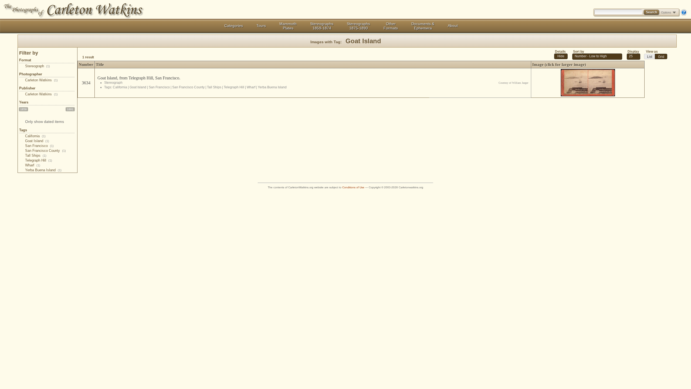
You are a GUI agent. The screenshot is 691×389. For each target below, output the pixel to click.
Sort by (578, 51)
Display (633, 51)
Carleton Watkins (41, 80)
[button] (561, 56)
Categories (233, 26)
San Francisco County (45, 151)
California (35, 136)
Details (560, 51)
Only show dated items (44, 121)
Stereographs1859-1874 (321, 26)
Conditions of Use (353, 187)
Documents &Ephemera (422, 26)
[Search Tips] (683, 14)
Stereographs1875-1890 (358, 26)
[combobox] (633, 56)
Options (666, 12)
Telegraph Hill (38, 160)
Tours (261, 26)
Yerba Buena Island (43, 170)
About (453, 26)
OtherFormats (391, 26)
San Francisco (39, 146)
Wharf (32, 165)
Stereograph (37, 66)
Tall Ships (35, 155)
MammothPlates (288, 26)
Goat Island (37, 141)
